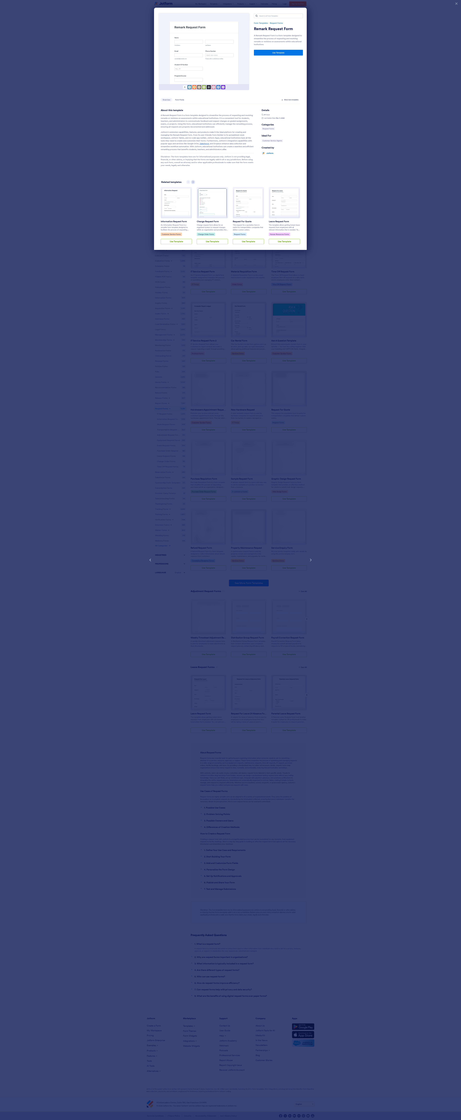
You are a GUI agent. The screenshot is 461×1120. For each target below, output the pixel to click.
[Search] (256, 15)
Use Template (278, 52)
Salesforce (204, 143)
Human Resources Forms (279, 234)
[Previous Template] (150, 560)
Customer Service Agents (272, 140)
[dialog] (230, 560)
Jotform (269, 153)
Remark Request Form (273, 28)
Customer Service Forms (171, 234)
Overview (166, 100)
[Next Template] (311, 560)
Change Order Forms (206, 234)
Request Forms (276, 23)
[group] (176, 217)
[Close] (456, 3)
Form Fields (179, 100)
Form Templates (261, 23)
